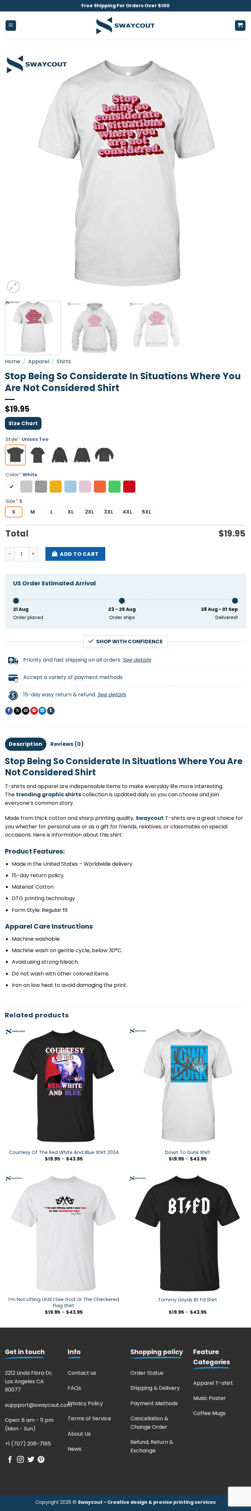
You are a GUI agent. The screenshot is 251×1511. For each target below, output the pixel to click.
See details (137, 660)
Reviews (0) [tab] (67, 744)
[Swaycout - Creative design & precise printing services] (125, 25)
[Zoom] (13, 286)
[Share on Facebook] (9, 711)
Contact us (82, 1373)
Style (27, 439)
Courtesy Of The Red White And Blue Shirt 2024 (64, 1152)
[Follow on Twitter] (30, 1460)
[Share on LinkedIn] (42, 711)
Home (12, 361)
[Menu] (11, 25)
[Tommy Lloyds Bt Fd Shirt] (187, 1233)
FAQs (74, 1388)
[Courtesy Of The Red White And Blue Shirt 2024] (63, 1086)
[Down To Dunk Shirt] (187, 1086)
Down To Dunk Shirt (187, 1152)
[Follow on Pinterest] (41, 1460)
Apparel (38, 361)
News (74, 1449)
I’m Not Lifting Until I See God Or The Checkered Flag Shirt (63, 1302)
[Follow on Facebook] (10, 1460)
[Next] (233, 173)
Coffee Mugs (209, 1413)
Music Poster (209, 1398)
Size (14, 501)
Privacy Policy (85, 1403)
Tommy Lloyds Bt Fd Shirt (187, 1300)
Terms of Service (89, 1418)
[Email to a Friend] (25, 711)
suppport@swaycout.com (38, 1405)
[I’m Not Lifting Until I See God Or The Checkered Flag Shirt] (63, 1233)
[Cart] (240, 25)
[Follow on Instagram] (20, 1460)
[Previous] (18, 173)
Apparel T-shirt (213, 1383)
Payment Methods (154, 1403)
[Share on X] (17, 711)
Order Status (146, 1373)
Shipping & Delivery (155, 1388)
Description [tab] (25, 744)
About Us (79, 1434)
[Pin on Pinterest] (34, 711)
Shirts (64, 361)
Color (22, 474)
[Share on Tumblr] (51, 711)
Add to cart (79, 554)
